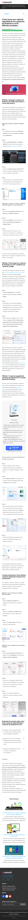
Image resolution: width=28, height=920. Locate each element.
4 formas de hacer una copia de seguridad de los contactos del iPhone (14, 813)
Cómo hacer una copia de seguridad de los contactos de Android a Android (14, 857)
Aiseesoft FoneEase (14, 422)
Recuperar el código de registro (8, 886)
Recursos (25, 912)
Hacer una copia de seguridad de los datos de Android (14, 5)
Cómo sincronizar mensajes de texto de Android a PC (14, 835)
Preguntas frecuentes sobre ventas (9, 888)
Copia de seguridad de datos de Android (13, 272)
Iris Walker (14, 29)
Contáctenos (16, 914)
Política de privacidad (13, 912)
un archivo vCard (15, 146)
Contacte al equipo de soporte (8, 889)
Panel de (11, 914)
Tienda (8, 879)
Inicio (3, 5)
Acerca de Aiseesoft (4, 912)
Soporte (20, 912)
